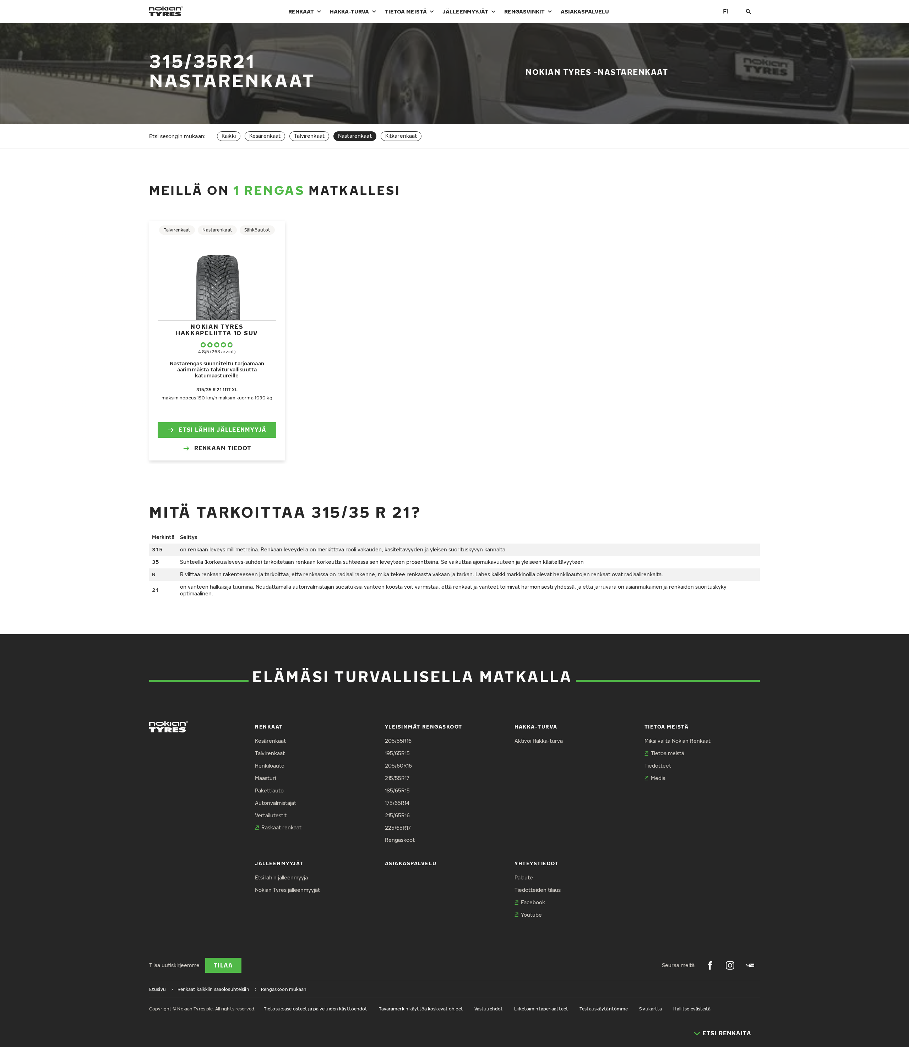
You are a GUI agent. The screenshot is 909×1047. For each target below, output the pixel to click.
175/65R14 (397, 803)
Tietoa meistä (406, 11)
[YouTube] (750, 965)
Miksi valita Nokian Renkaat (677, 741)
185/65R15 (397, 790)
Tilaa (223, 965)
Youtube (531, 915)
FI (726, 11)
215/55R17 (397, 778)
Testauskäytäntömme (603, 1008)
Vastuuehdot (488, 1008)
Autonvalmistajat (275, 803)
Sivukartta (650, 1008)
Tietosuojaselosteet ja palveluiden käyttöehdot (316, 1008)
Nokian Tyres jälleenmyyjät (287, 890)
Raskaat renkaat (281, 827)
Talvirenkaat (309, 136)
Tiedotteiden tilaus (538, 890)
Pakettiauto (269, 790)
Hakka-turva (349, 11)
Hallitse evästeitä (692, 1008)
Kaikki (229, 136)
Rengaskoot (400, 840)
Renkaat (301, 11)
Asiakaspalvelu (585, 11)
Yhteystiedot (537, 863)
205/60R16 (398, 766)
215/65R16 (397, 815)
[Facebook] (710, 965)
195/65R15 (397, 753)
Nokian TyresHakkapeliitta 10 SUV (217, 330)
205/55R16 (398, 741)
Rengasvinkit (524, 11)
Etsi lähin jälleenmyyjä (222, 429)
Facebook (533, 902)
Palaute (524, 877)
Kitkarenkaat (401, 136)
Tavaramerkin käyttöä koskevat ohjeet (421, 1008)
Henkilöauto (269, 766)
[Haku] (748, 11)
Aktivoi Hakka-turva (539, 741)
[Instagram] (730, 965)
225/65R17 (398, 828)
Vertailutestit (271, 815)
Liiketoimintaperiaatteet (541, 1008)
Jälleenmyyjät (465, 11)
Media (658, 778)
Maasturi (265, 778)
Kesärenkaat (265, 136)
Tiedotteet (657, 766)
